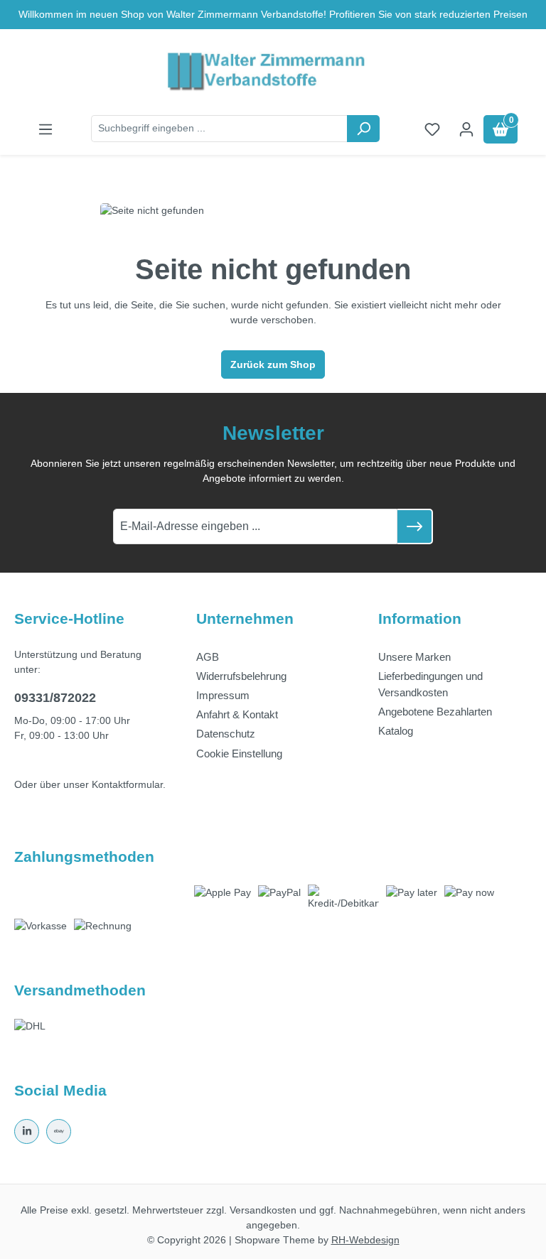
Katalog (395, 731)
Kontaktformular (127, 784)
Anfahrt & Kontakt (237, 714)
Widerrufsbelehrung (241, 676)
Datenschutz (225, 734)
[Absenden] (415, 526)
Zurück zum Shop (273, 364)
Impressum (223, 695)
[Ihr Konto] (466, 129)
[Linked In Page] (26, 1131)
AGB (207, 657)
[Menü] (45, 129)
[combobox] (219, 128)
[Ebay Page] (58, 1131)
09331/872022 (55, 698)
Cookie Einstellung (239, 753)
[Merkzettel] (432, 129)
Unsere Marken (414, 657)
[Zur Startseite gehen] (273, 72)
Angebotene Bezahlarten (435, 712)
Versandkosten (263, 1210)
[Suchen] (363, 128)
